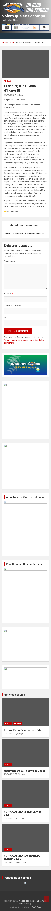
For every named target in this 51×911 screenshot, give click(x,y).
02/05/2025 (9, 733)
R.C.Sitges (20, 774)
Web (6, 317)
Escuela (17, 724)
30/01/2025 (9, 862)
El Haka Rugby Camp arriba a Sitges (22, 225)
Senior (7, 81)
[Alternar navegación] (5, 36)
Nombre (8, 294)
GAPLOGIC (37, 907)
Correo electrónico (13, 305)
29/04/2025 (9, 774)
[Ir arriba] (46, 899)
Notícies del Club (14, 694)
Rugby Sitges (21, 862)
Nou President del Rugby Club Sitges (24, 770)
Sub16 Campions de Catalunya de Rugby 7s (24, 233)
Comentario (10, 261)
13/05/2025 (9, 95)
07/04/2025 (9, 818)
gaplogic (19, 95)
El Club (8, 724)
